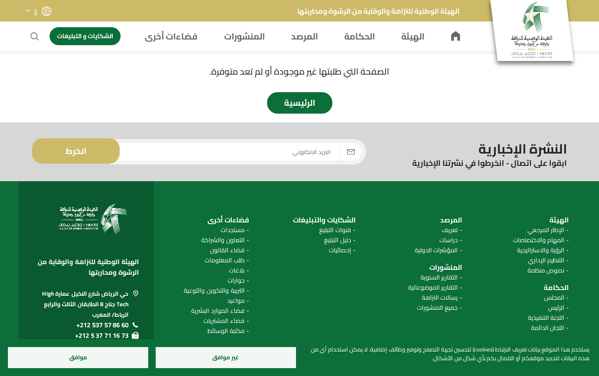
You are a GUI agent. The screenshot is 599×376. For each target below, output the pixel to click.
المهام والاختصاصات (539, 240)
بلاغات (237, 270)
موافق (78, 357)
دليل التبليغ (337, 240)
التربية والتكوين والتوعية (214, 291)
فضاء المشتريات (224, 321)
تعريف (450, 230)
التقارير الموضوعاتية (433, 288)
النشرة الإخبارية (522, 150)
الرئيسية (299, 103)
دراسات (448, 240)
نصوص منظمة (546, 270)
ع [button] (36, 10)
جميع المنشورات (437, 308)
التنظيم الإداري (546, 260)
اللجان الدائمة (548, 328)
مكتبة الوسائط (226, 331)
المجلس (554, 298)
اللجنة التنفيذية (546, 318)
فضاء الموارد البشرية (217, 311)
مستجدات (233, 230)
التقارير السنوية (439, 277)
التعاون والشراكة (223, 240)
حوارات (236, 281)
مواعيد (236, 301)
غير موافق (225, 357)
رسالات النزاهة (440, 298)
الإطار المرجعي (546, 230)
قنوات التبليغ (335, 230)
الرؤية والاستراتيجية (541, 250)
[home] (456, 36)
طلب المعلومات (225, 260)
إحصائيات (340, 250)
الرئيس (556, 308)
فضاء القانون (227, 250)
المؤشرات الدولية (436, 250)
